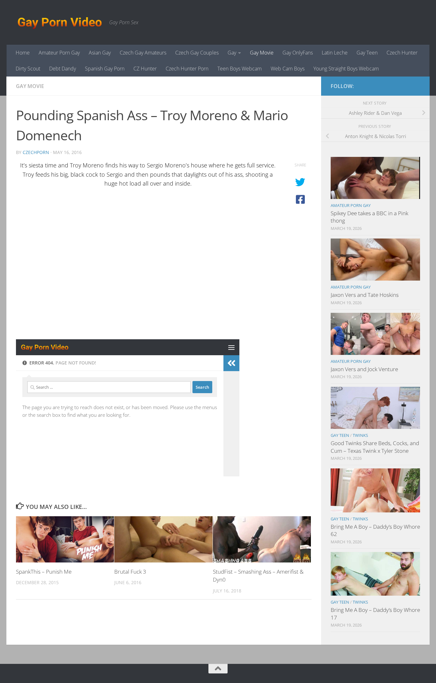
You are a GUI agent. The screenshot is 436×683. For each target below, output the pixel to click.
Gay (232, 52)
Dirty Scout (28, 68)
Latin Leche (335, 52)
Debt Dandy (62, 68)
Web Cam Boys (287, 68)
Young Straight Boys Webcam (346, 68)
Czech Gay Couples (197, 52)
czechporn (36, 152)
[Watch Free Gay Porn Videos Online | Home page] (59, 22)
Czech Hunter (402, 52)
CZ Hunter (145, 68)
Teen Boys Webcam (239, 68)
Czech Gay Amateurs (143, 52)
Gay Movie (262, 52)
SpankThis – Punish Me (43, 571)
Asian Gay (100, 52)
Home (23, 52)
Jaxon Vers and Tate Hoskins (365, 294)
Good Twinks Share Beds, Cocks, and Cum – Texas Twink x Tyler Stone (375, 446)
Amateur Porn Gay (59, 52)
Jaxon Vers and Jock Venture (364, 369)
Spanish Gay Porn (104, 68)
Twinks (360, 435)
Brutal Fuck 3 (130, 571)
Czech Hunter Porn (187, 68)
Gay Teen (367, 52)
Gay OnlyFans (297, 52)
